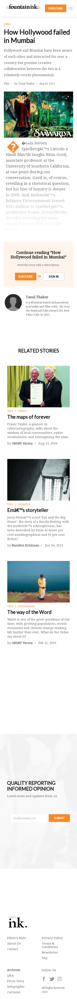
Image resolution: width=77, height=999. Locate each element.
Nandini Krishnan (25, 545)
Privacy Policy (52, 938)
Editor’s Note (16, 938)
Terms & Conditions (50, 945)
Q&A (10, 410)
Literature (24, 504)
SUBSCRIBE (55, 8)
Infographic (16, 986)
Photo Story (15, 981)
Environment (26, 606)
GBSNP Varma (22, 443)
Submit (59, 818)
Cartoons (13, 992)
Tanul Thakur (37, 297)
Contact (12, 949)
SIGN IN (54, 276)
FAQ (44, 958)
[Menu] (71, 8)
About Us (14, 943)
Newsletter (50, 952)
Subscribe (25, 276)
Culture (22, 410)
